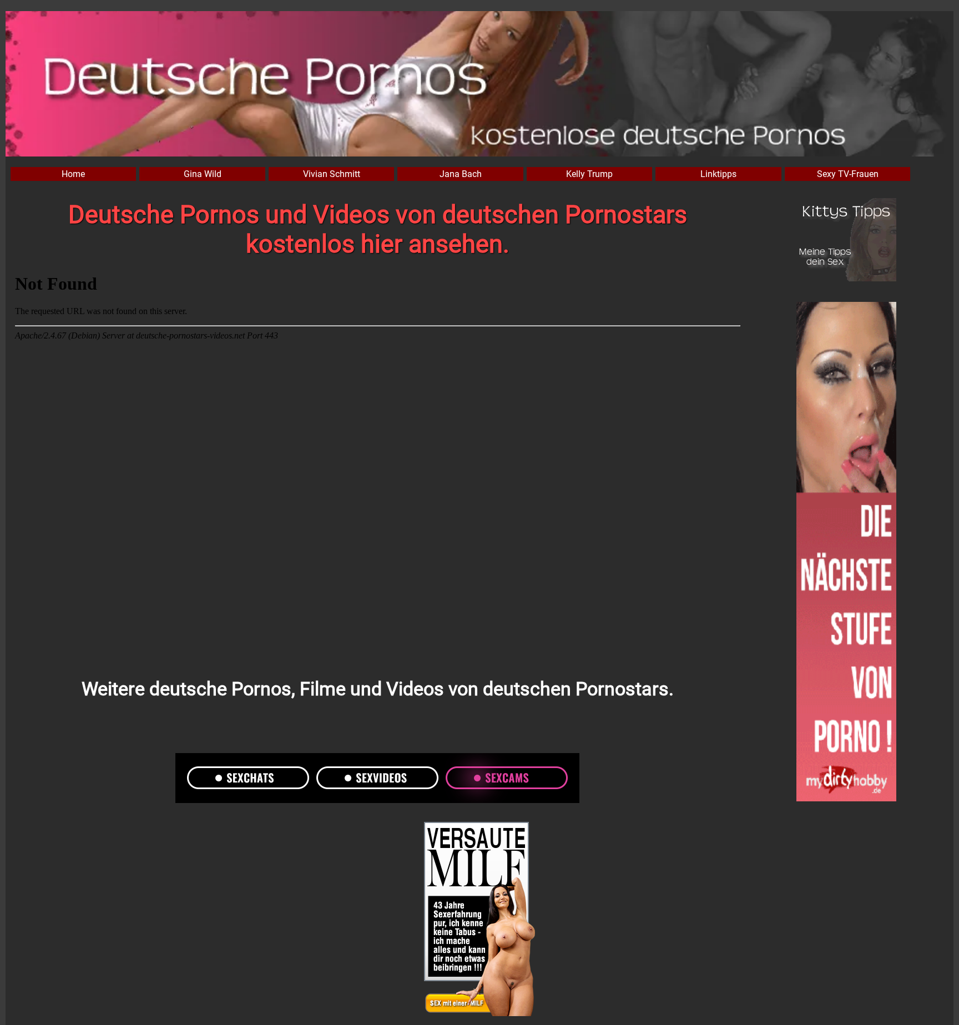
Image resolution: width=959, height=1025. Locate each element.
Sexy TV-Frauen (848, 174)
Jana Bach (461, 174)
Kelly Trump (589, 174)
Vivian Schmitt (331, 174)
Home (73, 174)
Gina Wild (202, 174)
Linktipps (718, 174)
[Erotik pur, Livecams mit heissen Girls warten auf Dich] (479, 920)
